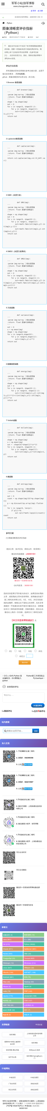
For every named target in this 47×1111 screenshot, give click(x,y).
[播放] (43, 23)
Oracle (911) (8, 949)
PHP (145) (28, 991)
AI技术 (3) (28, 1014)
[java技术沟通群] (27, 788)
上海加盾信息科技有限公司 (34, 1034)
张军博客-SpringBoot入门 (35, 1057)
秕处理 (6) (7, 1014)
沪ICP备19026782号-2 (14, 1106)
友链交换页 (34, 1089)
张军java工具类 (34, 1050)
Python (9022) (29, 944)
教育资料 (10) (29, 935)
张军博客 (12, 1034)
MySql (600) (7, 953)
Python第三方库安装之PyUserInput (35, 676)
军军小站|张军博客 (10, 1101)
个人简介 (19, 1103)
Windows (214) (30, 963)
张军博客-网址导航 (12, 1050)
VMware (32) (29, 967)
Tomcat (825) (29, 958)
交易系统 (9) (29, 1005)
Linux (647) (7, 967)
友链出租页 (34, 1083)
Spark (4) (27, 986)
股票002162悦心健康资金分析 (12, 1042)
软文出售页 (12, 1089)
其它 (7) (27, 1010)
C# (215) (6, 944)
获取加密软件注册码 (26, 1101)
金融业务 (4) (8, 935)
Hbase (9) (7, 986)
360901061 (23, 1108)
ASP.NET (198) (30, 972)
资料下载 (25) (8, 1005)
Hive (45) (6, 982)
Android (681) (8, 977)
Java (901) (7, 939)
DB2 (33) (27, 953)
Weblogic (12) (8, 963)
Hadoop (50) (29, 982)
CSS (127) (28, 1000)
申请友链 (39, 1024)
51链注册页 (35, 1077)
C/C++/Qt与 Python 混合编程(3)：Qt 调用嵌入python (12, 678)
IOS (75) (27, 977)
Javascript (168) (30, 996)
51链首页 (12, 1077)
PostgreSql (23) (9, 958)
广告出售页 (12, 1083)
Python (9, 23)
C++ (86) (27, 939)
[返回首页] (3, 23)
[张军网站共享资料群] (27, 764)
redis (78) (6, 991)
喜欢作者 (25, 662)
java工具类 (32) (9, 1010)
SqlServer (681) (30, 949)
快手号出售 (12, 1057)
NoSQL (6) (7, 1000)
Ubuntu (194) (8, 972)
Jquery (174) (8, 996)
